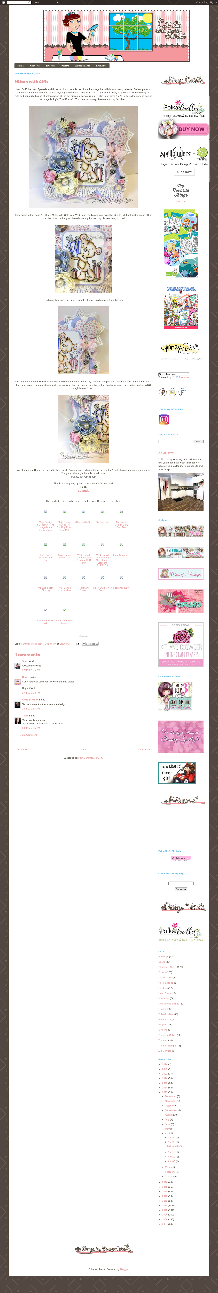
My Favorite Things (168, 1003)
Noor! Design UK (47, 643)
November (171, 1101)
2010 (165, 1210)
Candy (26, 677)
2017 (165, 1092)
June (168, 1124)
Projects (162, 1024)
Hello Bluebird (165, 982)
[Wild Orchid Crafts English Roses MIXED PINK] (83, 546)
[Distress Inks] (102, 513)
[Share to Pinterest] (97, 644)
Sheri (25, 661)
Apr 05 (172, 1161)
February (170, 1171)
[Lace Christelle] (121, 546)
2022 (165, 1069)
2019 (165, 1083)
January (169, 1176)
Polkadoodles (165, 1014)
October (169, 1105)
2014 (165, 1191)
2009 (165, 1214)
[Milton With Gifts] (83, 513)
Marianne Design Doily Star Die (121, 525)
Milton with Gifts (175, 1146)
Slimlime (162, 1029)
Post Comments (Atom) (91, 757)
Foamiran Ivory (121, 587)
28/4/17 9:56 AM (31, 708)
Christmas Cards (167, 967)
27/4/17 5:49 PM (31, 670)
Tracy (25, 715)
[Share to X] (90, 644)
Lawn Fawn (164, 993)
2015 (165, 1187)
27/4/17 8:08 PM (31, 692)
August (169, 1114)
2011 (165, 1205)
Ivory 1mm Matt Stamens (64, 621)
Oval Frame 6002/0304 (64, 556)
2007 (165, 1224)
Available (101, 65)
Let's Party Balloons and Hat (46, 558)
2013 (165, 1196)
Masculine (163, 998)
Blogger (124, 1269)
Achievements (82, 65)
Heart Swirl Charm (83, 589)
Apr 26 (172, 1142)
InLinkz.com (83, 636)
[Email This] (84, 644)
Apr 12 (172, 1156)
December (171, 1096)
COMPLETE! (166, 453)
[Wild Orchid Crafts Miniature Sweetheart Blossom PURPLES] (102, 546)
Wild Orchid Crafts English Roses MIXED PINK (83, 559)
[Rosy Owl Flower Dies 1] (102, 579)
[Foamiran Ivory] (121, 579)
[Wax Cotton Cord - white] (64, 579)
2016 (165, 1182)
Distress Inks (102, 522)
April (167, 1133)
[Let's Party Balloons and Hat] (45, 546)
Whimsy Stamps (167, 1045)
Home (21, 65)
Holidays (163, 988)
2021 (165, 1073)
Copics (162, 972)
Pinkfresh (163, 1009)
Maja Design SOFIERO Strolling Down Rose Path (64, 526)
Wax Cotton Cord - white (64, 589)
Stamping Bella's (167, 1035)
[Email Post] (77, 643)
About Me (35, 65)
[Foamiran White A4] (45, 612)
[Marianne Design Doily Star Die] (121, 513)
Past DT (65, 65)
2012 (165, 1200)
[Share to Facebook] (93, 644)
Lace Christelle (121, 555)
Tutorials (50, 65)
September (171, 1110)
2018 (165, 1087)
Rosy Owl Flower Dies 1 (102, 589)
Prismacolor (164, 1019)
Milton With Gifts (83, 522)
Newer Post (23, 749)
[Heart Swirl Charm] (83, 579)
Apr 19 (172, 1152)
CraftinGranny (30, 699)
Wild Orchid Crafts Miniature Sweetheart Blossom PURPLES (102, 560)
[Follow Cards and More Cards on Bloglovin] (181, 860)
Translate (184, 377)
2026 (165, 1064)
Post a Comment (28, 734)
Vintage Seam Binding (45, 589)
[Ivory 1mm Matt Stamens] (64, 612)
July (167, 1119)
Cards (161, 961)
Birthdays (163, 956)
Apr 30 (172, 1137)
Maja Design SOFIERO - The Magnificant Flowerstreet (45, 526)
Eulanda (83, 490)
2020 (165, 1078)
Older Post (144, 749)
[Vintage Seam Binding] (45, 579)
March (169, 1167)
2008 (165, 1219)
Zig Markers (164, 1050)
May (167, 1128)
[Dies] (64, 546)
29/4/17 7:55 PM (31, 728)
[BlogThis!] (87, 644)
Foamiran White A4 (45, 621)
